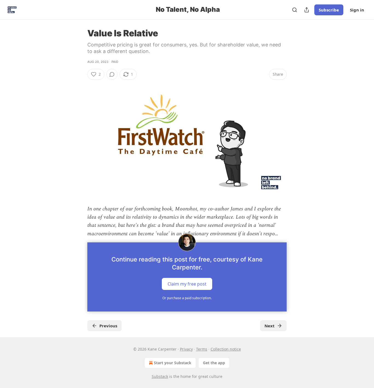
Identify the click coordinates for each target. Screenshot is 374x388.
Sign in (357, 10)
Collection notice (226, 349)
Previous (108, 325)
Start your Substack (172, 362)
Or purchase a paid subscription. (187, 298)
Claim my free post (187, 284)
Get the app (214, 362)
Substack (160, 376)
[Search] (294, 9)
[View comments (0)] (112, 74)
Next (269, 325)
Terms (201, 349)
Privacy (186, 349)
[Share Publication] (306, 9)
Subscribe (329, 10)
